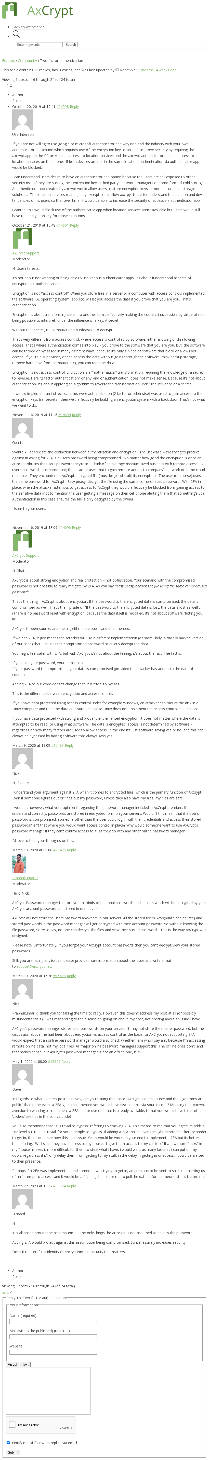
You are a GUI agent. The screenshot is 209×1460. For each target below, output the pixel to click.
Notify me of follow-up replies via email (44, 1442)
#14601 (62, 225)
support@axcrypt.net (34, 966)
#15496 (59, 850)
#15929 (54, 1061)
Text (25, 1364)
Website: (16, 1346)
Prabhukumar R (25, 877)
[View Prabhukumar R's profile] (19, 872)
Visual (12, 1364)
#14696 (64, 527)
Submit (13, 1452)
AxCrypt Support (25, 253)
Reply (74, 106)
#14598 (62, 106)
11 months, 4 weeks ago (156, 70)
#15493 (57, 745)
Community (27, 60)
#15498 (59, 975)
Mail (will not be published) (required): (40, 1330)
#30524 (59, 1186)
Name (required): (23, 1315)
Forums (8, 60)
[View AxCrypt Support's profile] (22, 247)
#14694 (64, 414)
